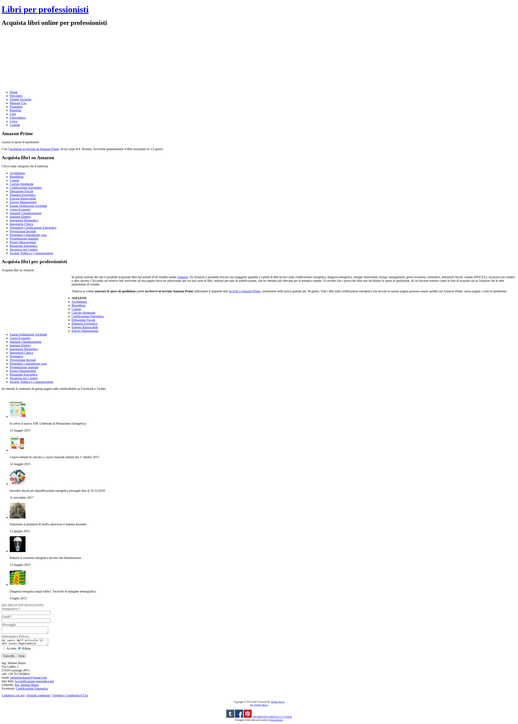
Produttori (16, 106)
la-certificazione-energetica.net (34, 681)
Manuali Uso (18, 103)
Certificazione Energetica (26, 187)
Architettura (17, 173)
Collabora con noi (13, 695)
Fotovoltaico (18, 117)
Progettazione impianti (24, 238)
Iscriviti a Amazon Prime (244, 291)
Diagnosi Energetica (23, 195)
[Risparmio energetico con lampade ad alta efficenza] (17, 551)
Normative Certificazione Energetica (33, 227)
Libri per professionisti (45, 9)
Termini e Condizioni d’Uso (70, 695)
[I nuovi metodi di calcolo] (17, 450)
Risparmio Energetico (23, 246)
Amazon (182, 277)
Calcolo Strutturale (22, 184)
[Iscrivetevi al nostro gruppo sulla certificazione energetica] (239, 717)
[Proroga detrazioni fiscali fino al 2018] (17, 483)
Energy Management (23, 202)
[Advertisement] (123, 58)
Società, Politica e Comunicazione (31, 253)
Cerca (13, 121)
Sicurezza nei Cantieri (24, 249)
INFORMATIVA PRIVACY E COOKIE (272, 717)
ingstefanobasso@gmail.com (28, 677)
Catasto (14, 180)
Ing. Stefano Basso (27, 685)
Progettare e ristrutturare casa (28, 235)
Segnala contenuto (38, 695)
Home (14, 92)
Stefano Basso (278, 702)
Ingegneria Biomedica (24, 220)
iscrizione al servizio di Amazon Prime (34, 149)
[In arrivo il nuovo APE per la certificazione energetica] (17, 416)
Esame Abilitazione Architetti (28, 206)
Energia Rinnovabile (23, 198)
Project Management (23, 242)
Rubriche (15, 110)
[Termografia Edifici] (17, 584)
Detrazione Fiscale (21, 191)
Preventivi (16, 96)
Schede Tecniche (20, 99)
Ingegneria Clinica (21, 224)
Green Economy (20, 209)
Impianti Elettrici (20, 216)
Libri (13, 114)
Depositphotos (276, 720)
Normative (16, 356)
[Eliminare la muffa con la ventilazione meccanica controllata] (17, 517)
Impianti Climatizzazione (25, 213)
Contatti (15, 125)
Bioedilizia (16, 176)
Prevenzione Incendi (23, 231)
